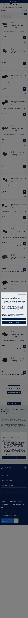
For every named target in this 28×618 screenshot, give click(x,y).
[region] (14, 309)
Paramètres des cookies (14, 319)
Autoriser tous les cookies (14, 322)
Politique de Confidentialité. (15, 315)
